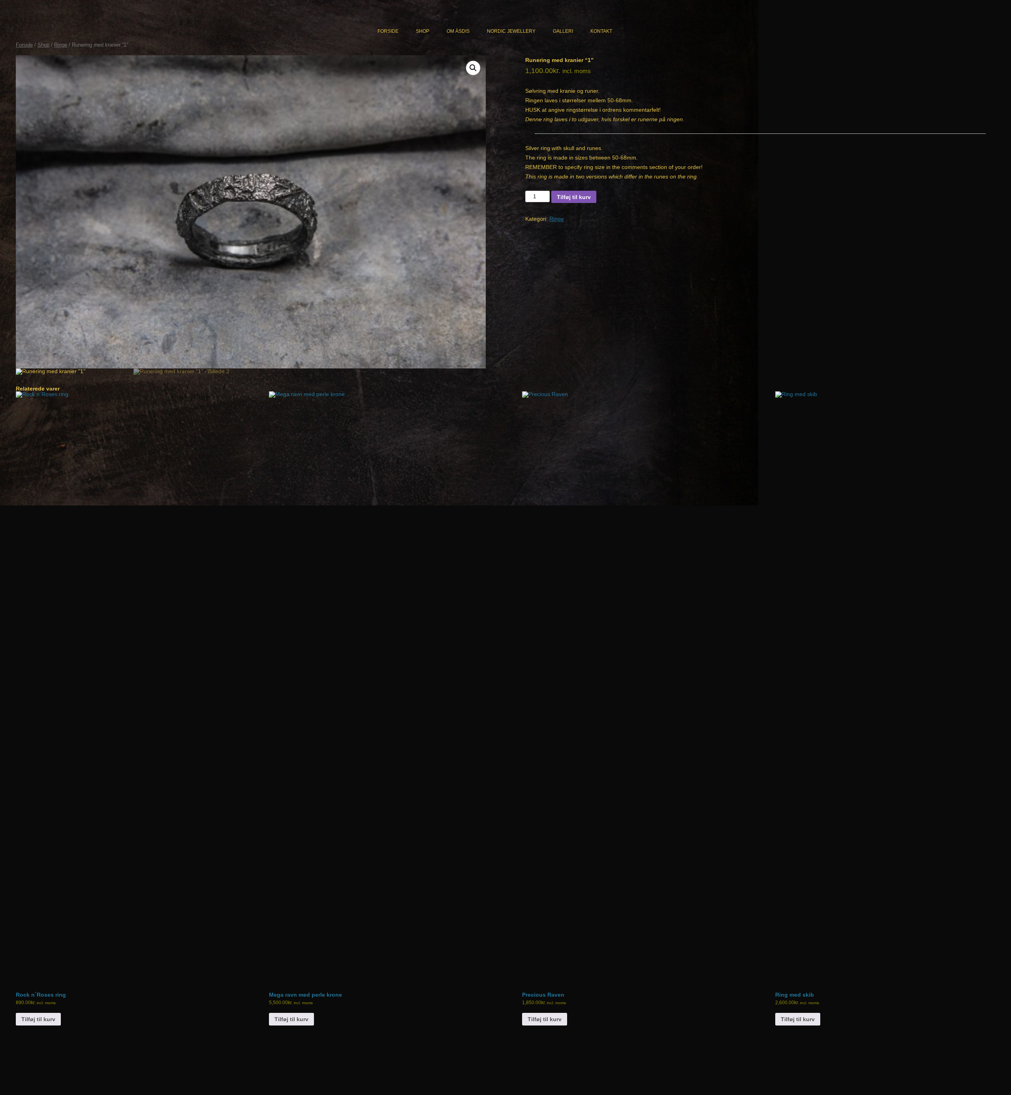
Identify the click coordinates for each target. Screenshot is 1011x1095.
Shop (422, 31)
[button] (473, 68)
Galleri (563, 31)
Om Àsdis (458, 31)
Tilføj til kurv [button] (38, 1019)
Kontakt (601, 31)
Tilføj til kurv (574, 197)
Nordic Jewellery (511, 31)
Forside (388, 31)
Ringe (60, 45)
